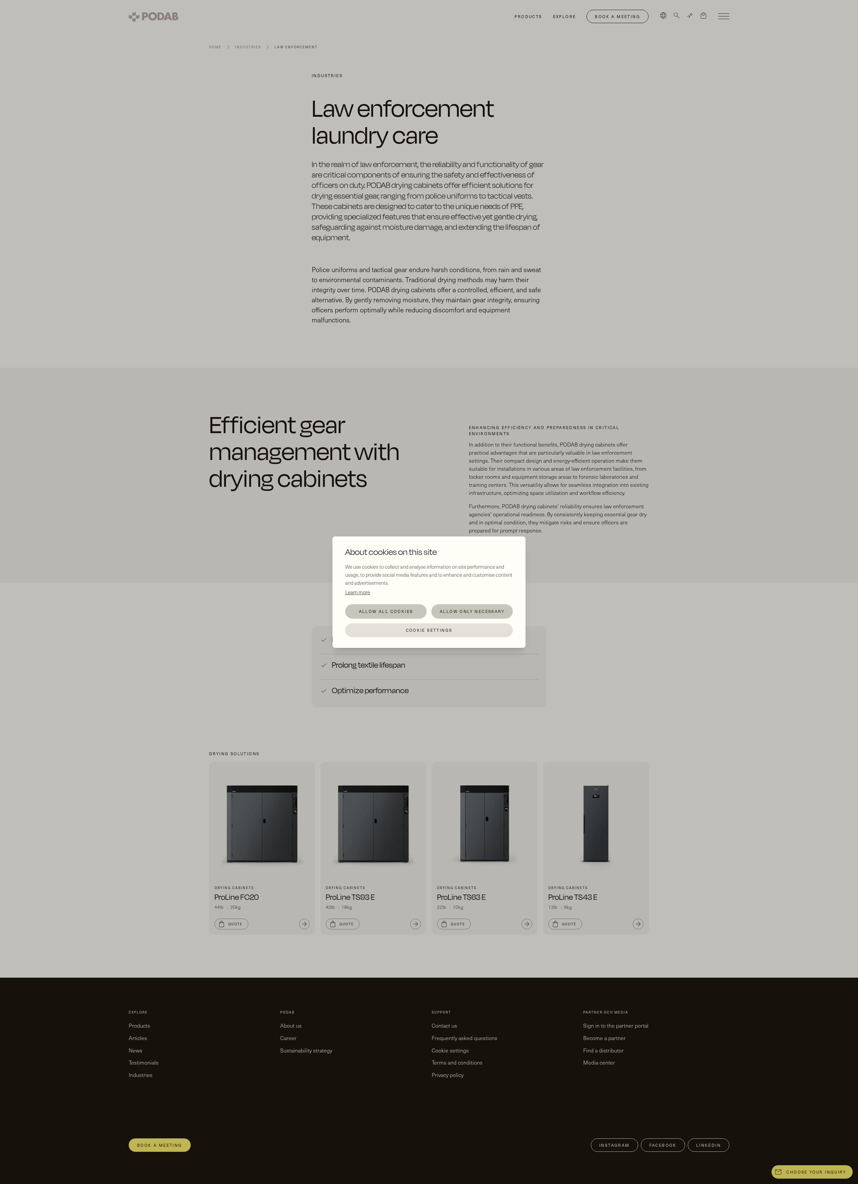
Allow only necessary (472, 611)
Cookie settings (429, 630)
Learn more (357, 592)
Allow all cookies (386, 611)
